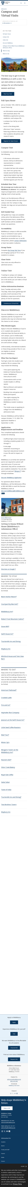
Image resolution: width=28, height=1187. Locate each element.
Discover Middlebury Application (11, 477)
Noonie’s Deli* (6, 760)
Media (2, 1157)
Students (3, 1142)
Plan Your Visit (8, 94)
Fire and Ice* (5, 705)
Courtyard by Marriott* (9, 604)
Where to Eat (6, 53)
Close (23, 1166)
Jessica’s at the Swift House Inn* (12, 720)
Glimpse (16, 471)
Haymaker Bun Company (10, 713)
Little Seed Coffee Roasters (11, 727)
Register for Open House (11, 141)
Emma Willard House (6, 517)
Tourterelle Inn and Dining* (11, 797)
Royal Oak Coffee (7, 775)
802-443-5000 (4, 1117)
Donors (3, 1161)
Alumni (2, 1145)
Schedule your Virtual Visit (11, 303)
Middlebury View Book (14, 1085)
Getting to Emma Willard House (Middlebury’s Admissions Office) (14, 46)
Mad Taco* (5, 735)
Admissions (4, 9)
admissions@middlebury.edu (14, 1079)
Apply (14, 1022)
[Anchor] (17, 100)
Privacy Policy (17, 1184)
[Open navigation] (25, 3)
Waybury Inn (5, 649)
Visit (14, 1034)
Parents (3, 1153)
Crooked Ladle (6, 698)
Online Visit (5, 40)
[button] (21, 3)
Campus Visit (6, 37)
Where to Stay (6, 50)
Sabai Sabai (5, 782)
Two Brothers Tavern (9, 805)
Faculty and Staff (5, 1149)
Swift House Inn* (7, 634)
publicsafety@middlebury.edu (8, 1127)
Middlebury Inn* (7, 612)
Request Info (14, 1059)
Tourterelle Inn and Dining (11, 641)
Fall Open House (7, 34)
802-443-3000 (10, 1120)
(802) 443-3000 (14, 1081)
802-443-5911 (11, 1126)
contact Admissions (20, 241)
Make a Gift (7, 1108)
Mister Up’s (5, 742)
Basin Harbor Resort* (9, 597)
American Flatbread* (9, 690)
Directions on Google (7, 569)
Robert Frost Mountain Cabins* (12, 619)
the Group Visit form (14, 250)
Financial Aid (14, 1048)
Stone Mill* (5, 626)
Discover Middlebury (8, 43)
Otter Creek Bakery (8, 767)
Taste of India (6, 790)
